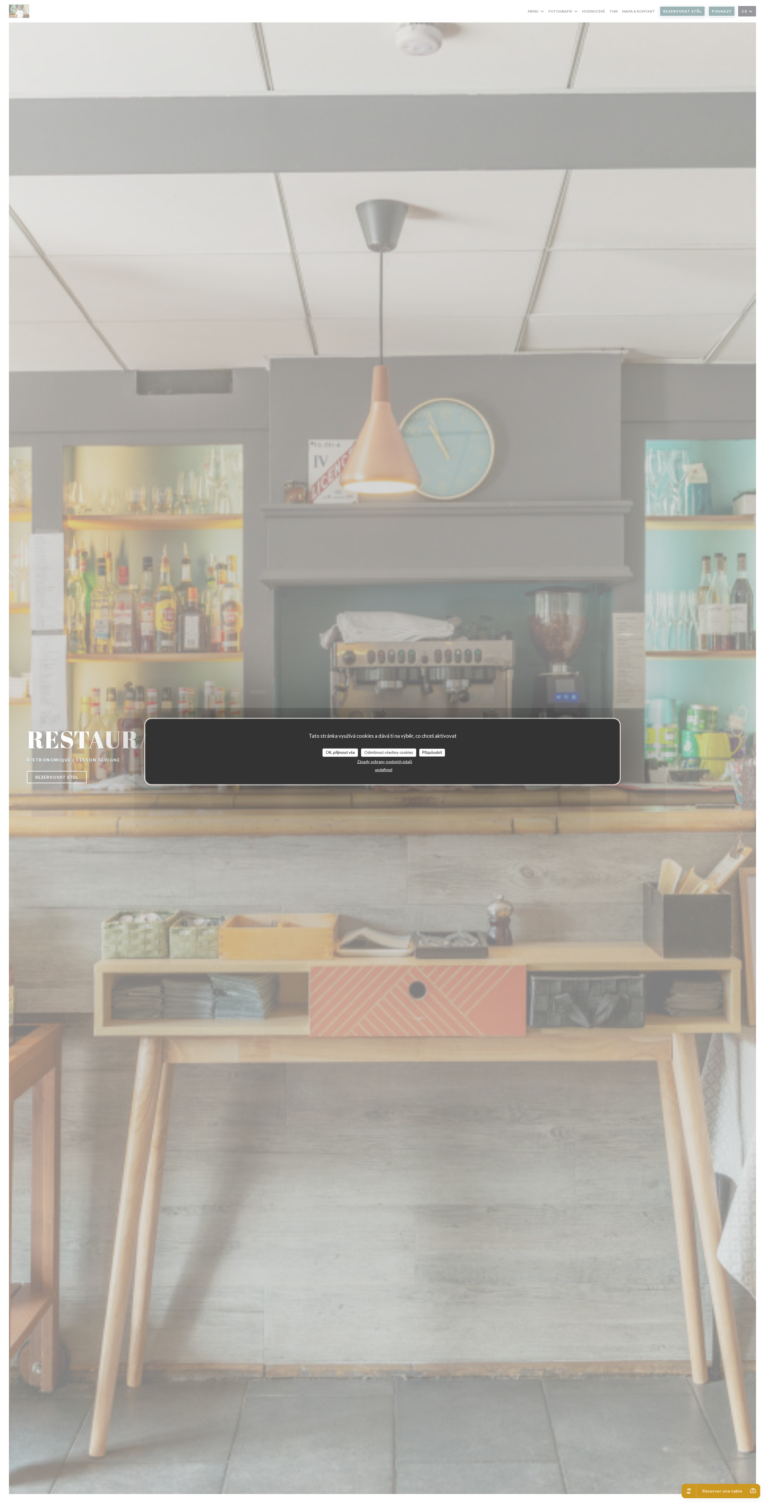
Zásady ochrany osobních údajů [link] (384, 761)
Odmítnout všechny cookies (388, 752)
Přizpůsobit (432, 752)
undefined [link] (383, 769)
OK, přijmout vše (340, 752)
